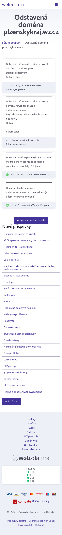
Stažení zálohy (11, 353)
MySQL (7, 301)
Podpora (31, 432)
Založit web (31, 441)
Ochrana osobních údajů (42, 521)
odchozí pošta (11, 379)
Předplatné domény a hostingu (20, 308)
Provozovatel (25, 525)
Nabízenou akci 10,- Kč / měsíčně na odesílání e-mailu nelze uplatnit (29, 267)
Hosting (31, 419)
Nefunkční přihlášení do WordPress (22, 347)
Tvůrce (31, 428)
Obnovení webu (12, 327)
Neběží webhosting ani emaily (19, 289)
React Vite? (9, 321)
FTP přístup (10, 366)
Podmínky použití (16, 521)
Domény (31, 423)
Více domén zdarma (14, 385)
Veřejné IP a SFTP (13, 260)
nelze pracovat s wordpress (18, 253)
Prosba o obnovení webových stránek (23, 392)
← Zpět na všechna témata (31, 220)
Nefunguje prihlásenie (15, 314)
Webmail (39, 525)
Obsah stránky (11, 340)
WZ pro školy (31, 436)
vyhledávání (10, 295)
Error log (8, 282)
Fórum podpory (11, 42)
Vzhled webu (10, 360)
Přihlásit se (32, 445)
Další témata (11, 401)
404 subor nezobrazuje (16, 372)
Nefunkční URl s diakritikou (18, 247)
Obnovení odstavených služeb (20, 234)
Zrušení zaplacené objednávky (19, 334)
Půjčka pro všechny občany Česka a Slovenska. (28, 240)
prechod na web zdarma (16, 276)
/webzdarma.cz (31, 449)
